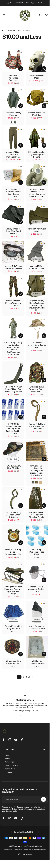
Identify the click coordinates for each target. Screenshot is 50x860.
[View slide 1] (20, 715)
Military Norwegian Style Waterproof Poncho (36, 154)
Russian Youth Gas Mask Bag (36, 113)
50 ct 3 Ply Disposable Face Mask (36, 551)
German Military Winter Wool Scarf (37, 267)
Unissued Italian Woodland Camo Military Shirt (36, 389)
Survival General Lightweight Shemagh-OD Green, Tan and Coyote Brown (37, 470)
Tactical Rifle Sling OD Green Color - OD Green (13, 514)
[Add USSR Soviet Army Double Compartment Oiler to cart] (20, 542)
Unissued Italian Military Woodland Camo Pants (13, 303)
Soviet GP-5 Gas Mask (37, 76)
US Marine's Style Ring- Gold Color (13, 662)
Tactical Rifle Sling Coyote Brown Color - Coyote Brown (37, 426)
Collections (11, 30)
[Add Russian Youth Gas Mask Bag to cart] (44, 105)
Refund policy (8, 849)
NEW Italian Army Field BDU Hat (13, 467)
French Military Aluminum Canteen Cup (36, 589)
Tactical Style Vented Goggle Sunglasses (13, 267)
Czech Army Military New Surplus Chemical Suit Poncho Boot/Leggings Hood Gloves (13, 348)
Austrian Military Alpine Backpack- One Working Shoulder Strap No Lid (37, 305)
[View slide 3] (26, 715)
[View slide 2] (23, 715)
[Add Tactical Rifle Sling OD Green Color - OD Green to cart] (20, 505)
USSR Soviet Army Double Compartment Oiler (13, 551)
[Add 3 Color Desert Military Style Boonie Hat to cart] (44, 335)
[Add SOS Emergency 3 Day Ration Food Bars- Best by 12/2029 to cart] (20, 182)
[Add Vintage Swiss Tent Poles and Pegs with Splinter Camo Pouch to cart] (20, 579)
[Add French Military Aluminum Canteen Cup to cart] (44, 579)
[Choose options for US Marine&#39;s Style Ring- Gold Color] (20, 654)
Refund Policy (10, 769)
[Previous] (3, 3)
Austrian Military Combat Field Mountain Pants (13, 154)
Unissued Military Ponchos (13, 113)
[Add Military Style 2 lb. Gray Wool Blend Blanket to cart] (20, 222)
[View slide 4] (29, 715)
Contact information (40, 849)
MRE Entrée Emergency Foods (37, 662)
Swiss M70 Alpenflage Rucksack (13, 77)
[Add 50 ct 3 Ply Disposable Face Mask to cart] (44, 542)
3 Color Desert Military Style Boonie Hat (37, 344)
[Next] (46, 3)
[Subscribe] (43, 799)
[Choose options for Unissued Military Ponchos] (20, 105)
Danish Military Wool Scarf (37, 230)
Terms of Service (11, 765)
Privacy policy (18, 849)
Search (7, 758)
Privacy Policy (10, 762)
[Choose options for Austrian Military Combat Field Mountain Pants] (20, 145)
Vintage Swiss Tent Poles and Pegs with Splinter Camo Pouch (13, 590)
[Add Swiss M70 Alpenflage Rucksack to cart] (20, 68)
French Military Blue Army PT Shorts (13, 627)
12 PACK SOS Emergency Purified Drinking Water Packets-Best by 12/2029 (13, 429)
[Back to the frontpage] (3, 30)
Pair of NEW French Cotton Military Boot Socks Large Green (13, 389)
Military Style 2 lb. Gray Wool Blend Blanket (13, 231)
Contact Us (9, 772)
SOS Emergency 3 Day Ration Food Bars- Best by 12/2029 (13, 193)
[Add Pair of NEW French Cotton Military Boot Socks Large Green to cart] (20, 380)
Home (7, 755)
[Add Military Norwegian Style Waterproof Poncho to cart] (44, 145)
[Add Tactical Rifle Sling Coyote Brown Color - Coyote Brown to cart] (44, 417)
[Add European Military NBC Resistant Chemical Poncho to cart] (44, 505)
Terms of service (28, 849)
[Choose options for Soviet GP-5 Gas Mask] (44, 68)
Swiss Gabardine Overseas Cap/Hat (37, 627)
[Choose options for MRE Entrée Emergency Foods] (44, 654)
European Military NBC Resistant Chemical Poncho (37, 514)
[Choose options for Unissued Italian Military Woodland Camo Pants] (20, 294)
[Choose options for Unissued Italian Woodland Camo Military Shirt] (44, 380)
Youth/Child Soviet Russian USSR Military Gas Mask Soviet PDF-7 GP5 (36, 193)
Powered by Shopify (34, 846)
